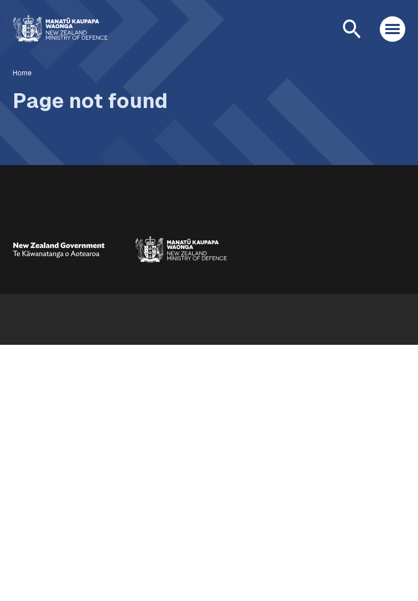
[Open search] (351, 29)
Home (22, 73)
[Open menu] (392, 29)
